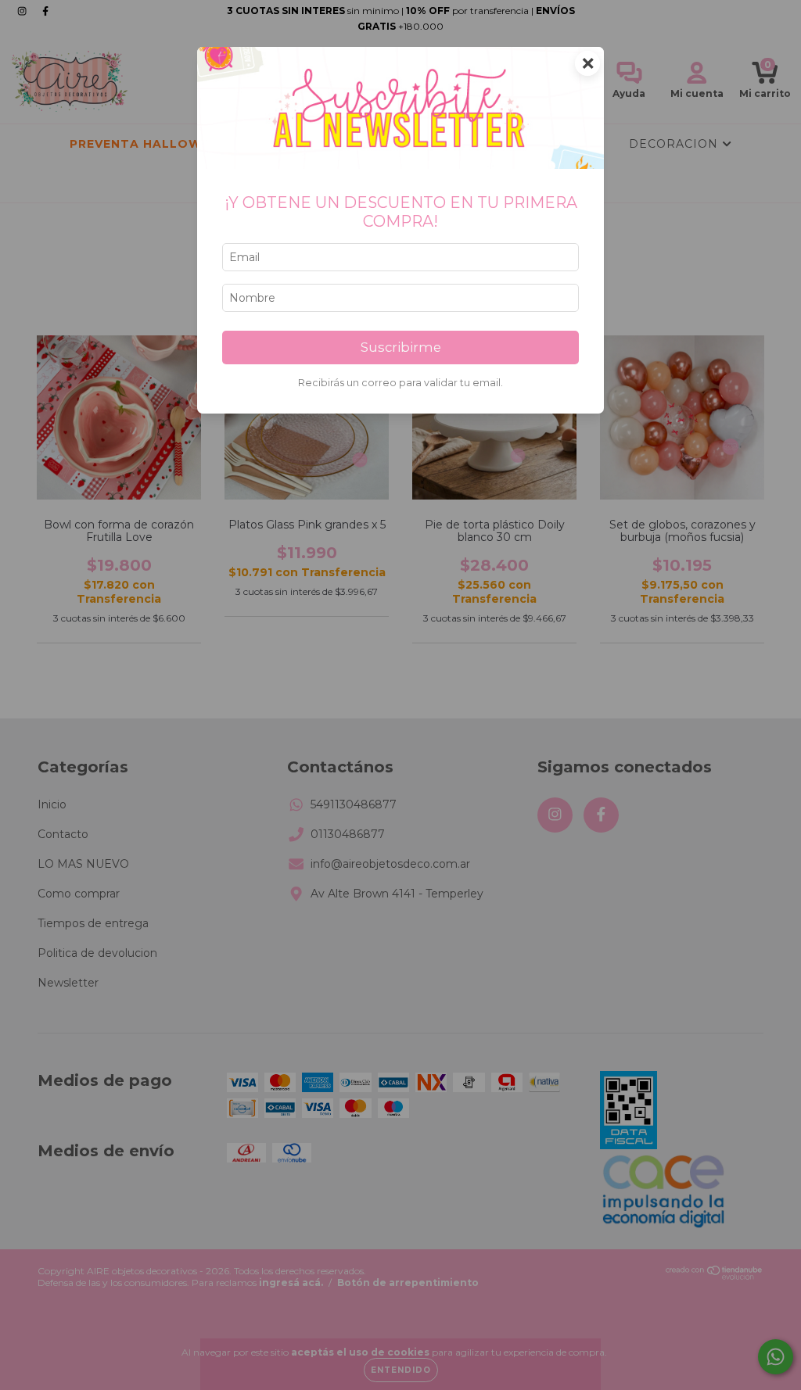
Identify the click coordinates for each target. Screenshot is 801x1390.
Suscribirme (401, 347)
